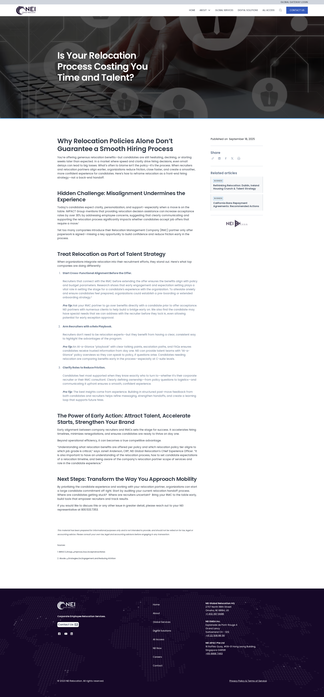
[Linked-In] (219, 158)
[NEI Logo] (87, 605)
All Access (158, 639)
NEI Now (157, 648)
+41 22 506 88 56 (215, 635)
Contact (158, 665)
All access (268, 10)
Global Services (161, 622)
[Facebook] (226, 158)
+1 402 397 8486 (215, 613)
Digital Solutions (162, 630)
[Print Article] (239, 158)
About (156, 613)
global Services (224, 10)
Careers (157, 656)
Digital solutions (248, 10)
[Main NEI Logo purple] (26, 10)
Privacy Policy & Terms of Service (248, 680)
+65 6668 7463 (214, 653)
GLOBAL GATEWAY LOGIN (294, 2)
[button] (205, 10)
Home (192, 10)
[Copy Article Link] (213, 158)
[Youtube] (66, 634)
